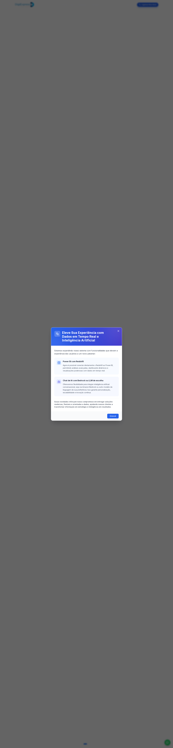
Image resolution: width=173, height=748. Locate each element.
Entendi (113, 416)
